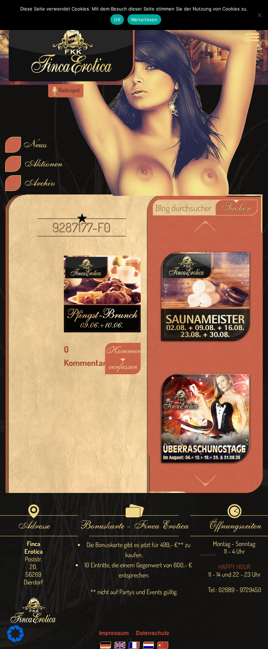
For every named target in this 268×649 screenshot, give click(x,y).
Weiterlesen (144, 19)
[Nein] (259, 15)
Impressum (114, 633)
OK (117, 19)
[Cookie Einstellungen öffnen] (15, 640)
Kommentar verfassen (123, 358)
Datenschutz (152, 633)
